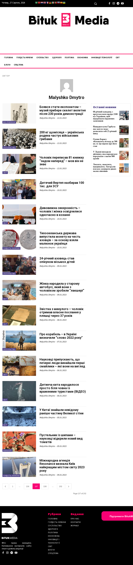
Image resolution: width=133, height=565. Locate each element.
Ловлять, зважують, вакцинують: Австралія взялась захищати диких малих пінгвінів (104, 168)
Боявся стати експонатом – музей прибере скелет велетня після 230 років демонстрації (62, 110)
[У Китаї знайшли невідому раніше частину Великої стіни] (19, 416)
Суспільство (9, 147)
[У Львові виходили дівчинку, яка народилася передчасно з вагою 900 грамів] (124, 155)
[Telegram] (118, 3)
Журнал (75, 525)
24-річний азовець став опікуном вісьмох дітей (57, 260)
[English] (44, 2)
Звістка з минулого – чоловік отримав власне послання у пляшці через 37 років (61, 312)
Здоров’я (53, 529)
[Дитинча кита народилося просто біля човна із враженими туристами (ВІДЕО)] (19, 391)
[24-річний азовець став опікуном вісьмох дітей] (19, 265)
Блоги (51, 550)
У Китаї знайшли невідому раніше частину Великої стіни (61, 411)
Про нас (75, 518)
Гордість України (11, 248)
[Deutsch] (50, 2)
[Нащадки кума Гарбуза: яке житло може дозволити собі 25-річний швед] (124, 130)
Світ (5, 173)
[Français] (47, 2)
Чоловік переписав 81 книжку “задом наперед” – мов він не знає (61, 161)
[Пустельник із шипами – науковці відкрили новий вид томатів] (19, 441)
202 (60, 486)
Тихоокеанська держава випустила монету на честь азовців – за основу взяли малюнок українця (59, 238)
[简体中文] (39, 2)
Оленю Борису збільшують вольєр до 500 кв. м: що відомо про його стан (105, 142)
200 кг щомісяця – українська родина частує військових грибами (61, 135)
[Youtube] (122, 3)
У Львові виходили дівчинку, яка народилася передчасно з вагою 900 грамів (105, 155)
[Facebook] (109, 3)
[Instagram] (113, 3)
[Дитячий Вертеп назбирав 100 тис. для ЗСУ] (19, 189)
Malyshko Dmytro (47, 118)
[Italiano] (53, 2)
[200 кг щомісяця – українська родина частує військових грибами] (19, 139)
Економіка (54, 536)
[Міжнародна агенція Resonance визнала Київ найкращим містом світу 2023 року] (19, 467)
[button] (95, 3)
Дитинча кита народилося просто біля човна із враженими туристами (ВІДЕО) (62, 388)
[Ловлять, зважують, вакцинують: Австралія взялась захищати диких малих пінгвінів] (124, 168)
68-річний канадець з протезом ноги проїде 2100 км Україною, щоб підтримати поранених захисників (105, 116)
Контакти (76, 522)
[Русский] (58, 2)
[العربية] (36, 2)
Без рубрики (9, 122)
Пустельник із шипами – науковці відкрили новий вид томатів (61, 438)
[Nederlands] (42, 2)
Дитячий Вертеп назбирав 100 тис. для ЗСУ (61, 184)
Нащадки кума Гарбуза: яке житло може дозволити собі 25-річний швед (105, 130)
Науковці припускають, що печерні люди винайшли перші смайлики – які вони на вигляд (62, 363)
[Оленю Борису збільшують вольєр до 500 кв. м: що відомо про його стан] (124, 143)
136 (27, 486)
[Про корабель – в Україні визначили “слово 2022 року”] (19, 341)
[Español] (61, 2)
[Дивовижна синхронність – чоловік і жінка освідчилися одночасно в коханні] (19, 214)
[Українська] (64, 2)
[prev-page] (5, 486)
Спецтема (53, 553)
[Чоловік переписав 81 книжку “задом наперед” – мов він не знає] (19, 164)
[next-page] (69, 486)
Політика (53, 532)
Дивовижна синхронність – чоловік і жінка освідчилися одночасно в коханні (60, 211)
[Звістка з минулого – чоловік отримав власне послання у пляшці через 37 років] (19, 315)
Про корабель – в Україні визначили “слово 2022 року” (61, 335)
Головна (52, 518)
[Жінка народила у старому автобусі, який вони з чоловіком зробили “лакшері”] (19, 290)
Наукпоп (7, 450)
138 (44, 486)
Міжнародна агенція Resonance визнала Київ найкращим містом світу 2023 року (62, 465)
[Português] (55, 2)
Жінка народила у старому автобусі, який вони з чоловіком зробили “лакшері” (61, 287)
